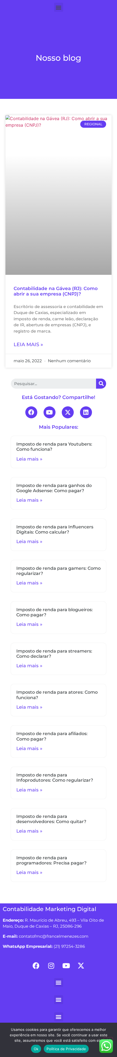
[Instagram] (51, 966)
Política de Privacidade (66, 1049)
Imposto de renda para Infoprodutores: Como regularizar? (54, 777)
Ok (36, 1049)
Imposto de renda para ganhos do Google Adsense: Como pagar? (54, 488)
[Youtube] (50, 412)
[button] (58, 7)
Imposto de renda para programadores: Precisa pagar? (51, 860)
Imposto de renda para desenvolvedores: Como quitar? (51, 819)
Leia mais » (28, 345)
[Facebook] (31, 412)
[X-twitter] (68, 412)
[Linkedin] (86, 412)
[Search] (101, 384)
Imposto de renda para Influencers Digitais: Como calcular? (54, 529)
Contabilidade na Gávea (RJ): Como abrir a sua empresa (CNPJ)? (56, 291)
